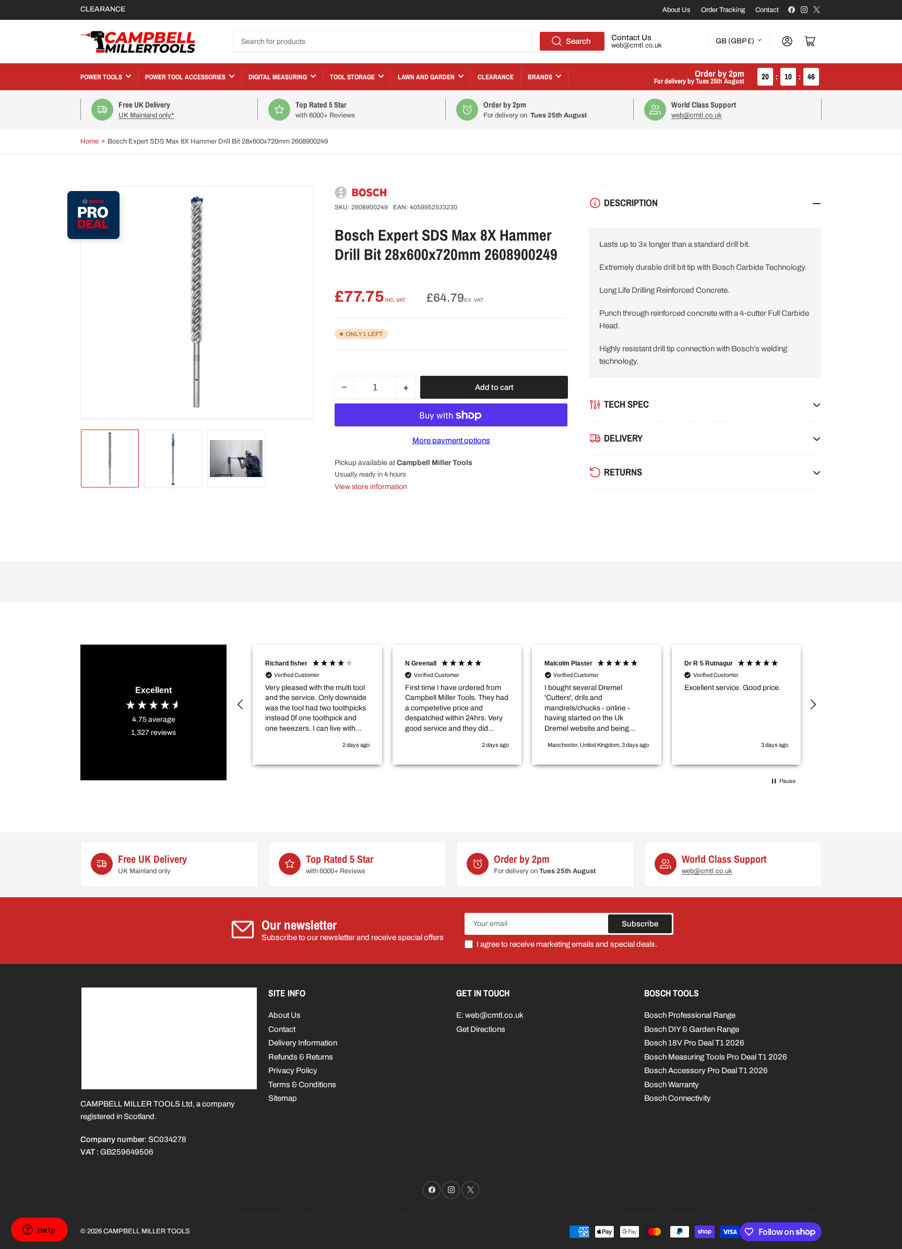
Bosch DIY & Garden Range (691, 1029)
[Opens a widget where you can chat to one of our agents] (39, 1231)
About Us (676, 10)
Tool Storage (352, 77)
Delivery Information (302, 1043)
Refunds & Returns (300, 1057)
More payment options (451, 441)
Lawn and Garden (426, 77)
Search (578, 41)
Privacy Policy (292, 1070)
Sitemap (282, 1098)
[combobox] (419, 41)
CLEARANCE (102, 9)
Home (89, 141)
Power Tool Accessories (185, 77)
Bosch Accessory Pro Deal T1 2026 (706, 1070)
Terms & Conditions (302, 1084)
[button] (240, 704)
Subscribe (640, 924)
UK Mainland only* (146, 115)
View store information (371, 487)
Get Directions (480, 1029)
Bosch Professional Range (689, 1015)
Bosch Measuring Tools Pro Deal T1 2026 (715, 1057)
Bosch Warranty (671, 1084)
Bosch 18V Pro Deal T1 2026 (694, 1043)
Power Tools (101, 77)
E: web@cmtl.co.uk (490, 1015)
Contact (767, 10)
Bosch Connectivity (677, 1098)
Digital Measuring (277, 77)
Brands (540, 77)
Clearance (496, 77)
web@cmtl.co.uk (636, 45)
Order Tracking (723, 10)
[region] (527, 704)
